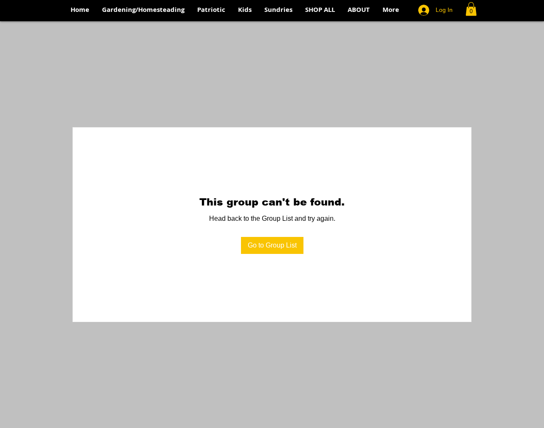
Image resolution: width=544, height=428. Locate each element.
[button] (471, 9)
